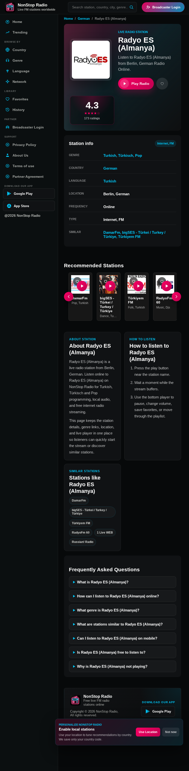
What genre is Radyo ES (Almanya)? (108, 610)
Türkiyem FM (129, 236)
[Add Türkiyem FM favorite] (133, 281)
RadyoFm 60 (81, 532)
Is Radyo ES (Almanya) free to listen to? (111, 652)
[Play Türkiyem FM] (138, 286)
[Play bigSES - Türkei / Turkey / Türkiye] (110, 286)
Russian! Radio (82, 542)
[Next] (176, 296)
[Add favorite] (162, 84)
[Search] (131, 7)
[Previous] (68, 296)
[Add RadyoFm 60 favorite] (162, 281)
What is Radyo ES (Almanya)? (102, 582)
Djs (168, 307)
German (84, 18)
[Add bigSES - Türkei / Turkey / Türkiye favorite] (105, 281)
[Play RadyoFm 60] (166, 286)
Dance (104, 316)
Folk (131, 307)
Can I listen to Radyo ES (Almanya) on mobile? (117, 638)
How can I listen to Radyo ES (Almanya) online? (118, 596)
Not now (170, 732)
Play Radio (140, 84)
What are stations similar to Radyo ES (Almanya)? (120, 624)
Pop (138, 155)
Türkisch (125, 155)
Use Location (148, 732)
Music (160, 307)
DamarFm (111, 232)
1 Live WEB (105, 532)
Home (68, 18)
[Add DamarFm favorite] (77, 281)
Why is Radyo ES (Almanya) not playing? (112, 666)
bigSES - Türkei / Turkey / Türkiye (89, 511)
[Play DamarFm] (82, 286)
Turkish (109, 155)
